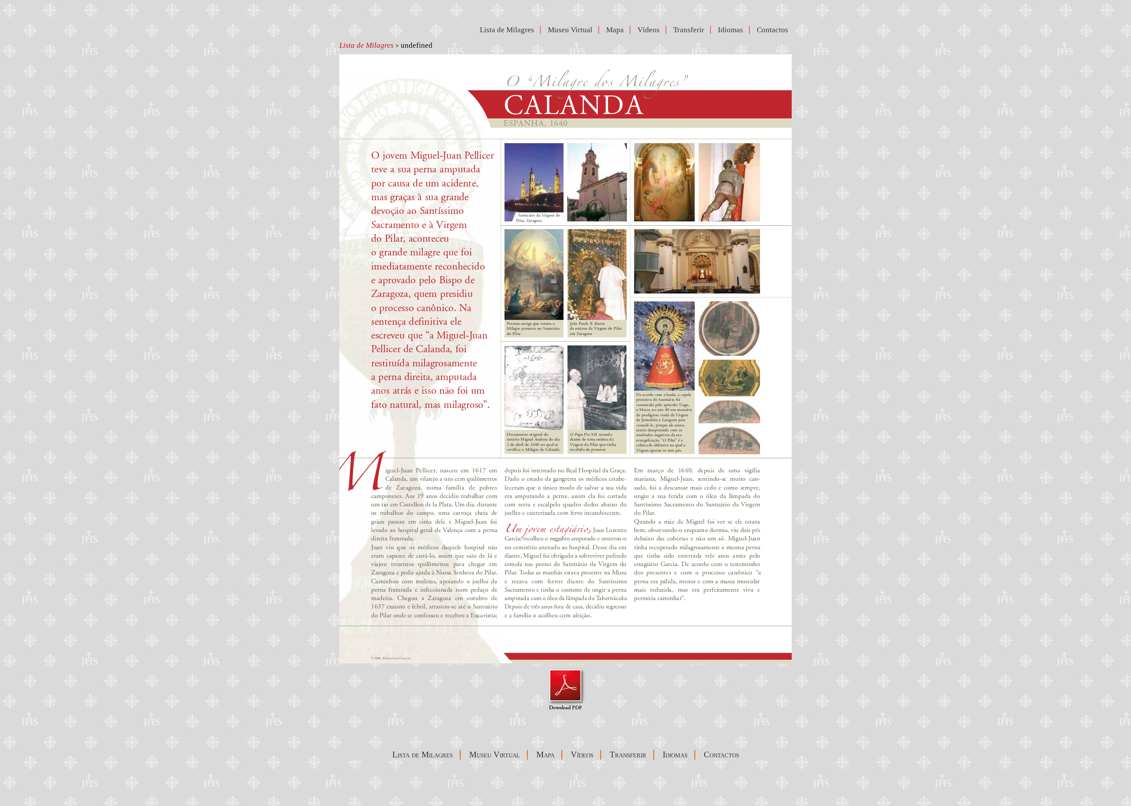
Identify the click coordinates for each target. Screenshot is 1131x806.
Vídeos (650, 30)
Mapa (616, 30)
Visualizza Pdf (565, 689)
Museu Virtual (572, 30)
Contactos (774, 30)
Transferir (690, 30)
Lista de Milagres (366, 45)
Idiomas (732, 30)
